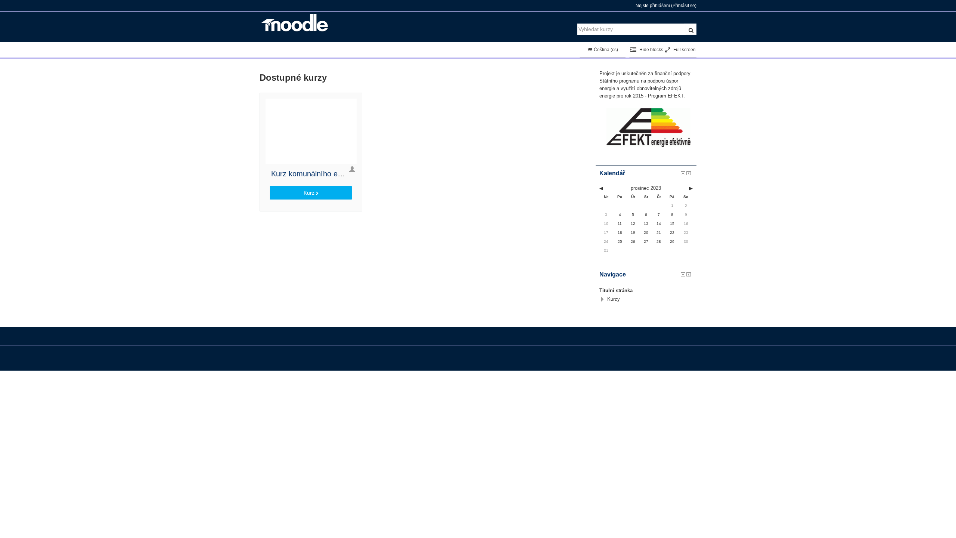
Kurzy (613, 299)
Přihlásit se (684, 5)
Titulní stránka (616, 290)
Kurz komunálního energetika (319, 174)
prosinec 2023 (646, 188)
